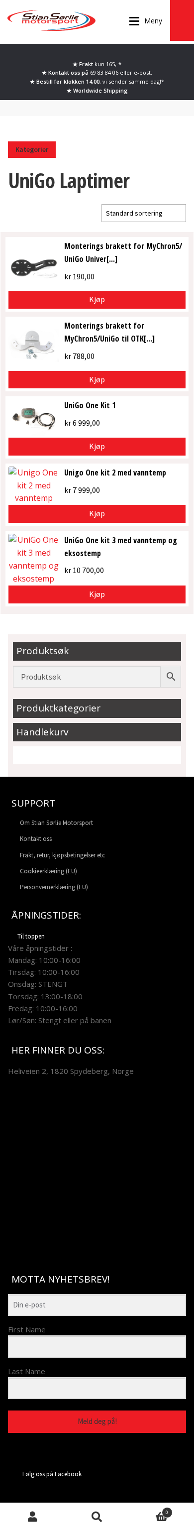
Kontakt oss (36, 838)
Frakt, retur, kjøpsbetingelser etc (62, 855)
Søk (97, 1516)
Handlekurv (148, 1510)
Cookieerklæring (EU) (48, 871)
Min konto (32, 1516)
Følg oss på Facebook (52, 1474)
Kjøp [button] (97, 299)
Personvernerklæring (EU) (54, 887)
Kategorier (31, 149)
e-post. (143, 72)
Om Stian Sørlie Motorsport (56, 823)
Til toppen (31, 936)
